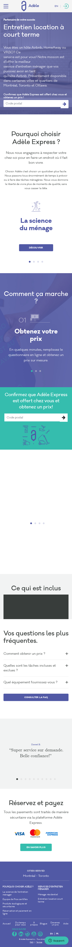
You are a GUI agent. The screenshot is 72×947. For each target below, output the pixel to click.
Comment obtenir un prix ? (24, 654)
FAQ (32, 942)
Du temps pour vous (20, 924)
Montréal (29, 876)
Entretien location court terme (50, 900)
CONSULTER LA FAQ (36, 697)
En (56, 6)
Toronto (43, 876)
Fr (57, 934)
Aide (65, 924)
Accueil (7, 923)
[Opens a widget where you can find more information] (56, 940)
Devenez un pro (55, 924)
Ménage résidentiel (48, 894)
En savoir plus (36, 847)
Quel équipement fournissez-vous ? (30, 682)
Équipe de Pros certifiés (15, 899)
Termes (39, 942)
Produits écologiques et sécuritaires (15, 905)
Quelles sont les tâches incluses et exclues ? (29, 667)
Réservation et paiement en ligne (17, 912)
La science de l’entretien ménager (15, 893)
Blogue (43, 924)
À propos (34, 924)
